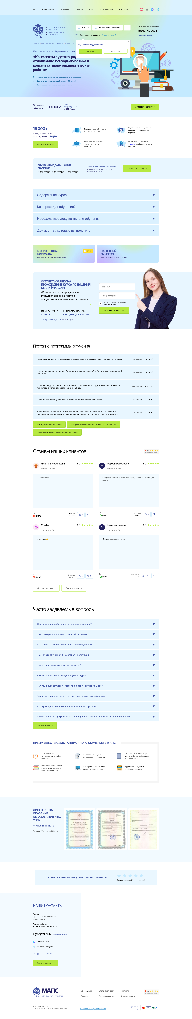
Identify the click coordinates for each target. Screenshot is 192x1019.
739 (146, 576)
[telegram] (157, 9)
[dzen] (147, 9)
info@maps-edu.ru (42, 954)
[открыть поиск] (127, 27)
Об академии (47, 9)
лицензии (131, 144)
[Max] (152, 9)
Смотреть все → (74, 588)
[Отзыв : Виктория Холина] (103, 576)
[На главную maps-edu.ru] (49, 31)
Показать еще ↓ (45, 725)
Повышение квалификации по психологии (57, 432)
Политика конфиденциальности (93, 1009)
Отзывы (79, 9)
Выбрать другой (109, 35)
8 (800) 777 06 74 (147, 31)
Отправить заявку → (145, 107)
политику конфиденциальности (115, 303)
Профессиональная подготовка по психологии (93, 424)
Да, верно (90, 51)
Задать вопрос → (45, 963)
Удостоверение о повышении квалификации (55, 85)
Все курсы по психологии (49, 424)
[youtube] (141, 9)
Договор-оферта (128, 996)
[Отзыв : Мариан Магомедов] (103, 514)
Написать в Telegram (45, 947)
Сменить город (115, 51)
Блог (91, 9)
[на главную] (34, 9)
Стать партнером (107, 991)
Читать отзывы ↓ (45, 144)
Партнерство (106, 9)
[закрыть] (128, 42)
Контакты (123, 9)
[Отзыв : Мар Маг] (37, 577)
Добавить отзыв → (46, 588)
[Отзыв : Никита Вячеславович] (37, 515)
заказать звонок (145, 35)
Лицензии (65, 9)
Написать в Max (43, 942)
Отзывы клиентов (106, 996)
